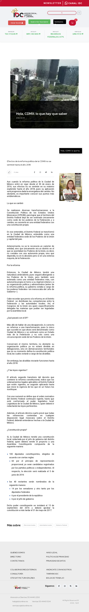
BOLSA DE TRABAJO (55, 578)
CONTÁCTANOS (17, 561)
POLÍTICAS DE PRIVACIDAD (57, 557)
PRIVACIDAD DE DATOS (55, 561)
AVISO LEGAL (52, 552)
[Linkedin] (76, 586)
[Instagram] (64, 586)
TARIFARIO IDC (52, 574)
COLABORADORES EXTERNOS (23, 569)
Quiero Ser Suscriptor (39, 22)
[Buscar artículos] (61, 13)
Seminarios (58, 22)
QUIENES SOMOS (17, 552)
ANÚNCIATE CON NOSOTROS (59, 569)
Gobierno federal (61, 525)
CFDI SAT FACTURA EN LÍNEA (22, 578)
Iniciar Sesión (16, 23)
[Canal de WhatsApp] (73, 3)
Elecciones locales (29, 525)
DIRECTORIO (15, 557)
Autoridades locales (46, 525)
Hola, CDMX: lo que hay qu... (72, 150)
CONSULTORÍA (16, 574)
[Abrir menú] (79, 13)
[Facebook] (59, 586)
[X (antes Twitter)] (70, 586)
